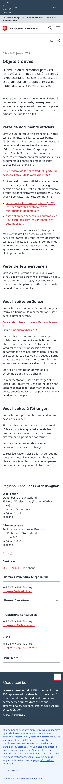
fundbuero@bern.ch (23, 330)
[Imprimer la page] (51, 40)
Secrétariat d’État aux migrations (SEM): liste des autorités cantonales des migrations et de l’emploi (30, 207)
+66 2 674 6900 (12, 568)
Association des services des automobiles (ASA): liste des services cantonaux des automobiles (31, 219)
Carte (6, 553)
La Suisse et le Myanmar (24, 28)
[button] (57, 677)
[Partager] (58, 40)
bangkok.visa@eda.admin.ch (20, 647)
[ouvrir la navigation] (58, 28)
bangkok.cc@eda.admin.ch (19, 625)
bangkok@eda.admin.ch (17, 591)
